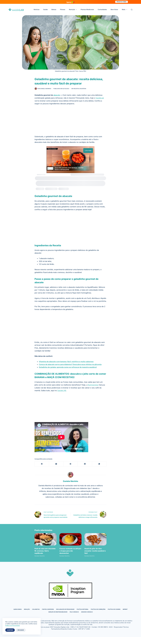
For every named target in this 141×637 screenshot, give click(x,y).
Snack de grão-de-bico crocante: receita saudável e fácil (95, 551)
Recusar (21, 630)
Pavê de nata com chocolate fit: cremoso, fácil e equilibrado (45, 551)
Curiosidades (102, 9)
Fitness (62, 9)
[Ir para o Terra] (70, 2)
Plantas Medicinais (87, 9)
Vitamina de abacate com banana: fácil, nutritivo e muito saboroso (66, 362)
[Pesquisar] (131, 9)
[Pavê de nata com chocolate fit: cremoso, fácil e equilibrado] (46, 539)
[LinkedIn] (85, 464)
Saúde (45, 9)
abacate (56, 95)
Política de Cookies (114, 609)
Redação (27, 609)
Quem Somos (18, 609)
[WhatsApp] (99, 464)
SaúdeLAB (61, 391)
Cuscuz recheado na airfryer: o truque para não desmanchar (70, 551)
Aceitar (10, 630)
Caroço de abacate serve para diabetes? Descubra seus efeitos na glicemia (70, 364)
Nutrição (72, 9)
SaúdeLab (100, 98)
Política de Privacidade (12, 625)
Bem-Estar (114, 9)
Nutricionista (93, 385)
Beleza (54, 9)
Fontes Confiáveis (48, 609)
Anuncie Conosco (87, 612)
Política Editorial (82, 609)
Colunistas (36, 609)
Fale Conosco (74, 612)
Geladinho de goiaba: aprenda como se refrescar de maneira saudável (68, 367)
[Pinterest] (70, 464)
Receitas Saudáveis (80, 88)
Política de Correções (98, 609)
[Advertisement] (70, 121)
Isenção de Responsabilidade (57, 612)
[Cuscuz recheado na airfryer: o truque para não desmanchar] (70, 539)
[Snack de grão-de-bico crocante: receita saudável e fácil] (95, 539)
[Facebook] (42, 464)
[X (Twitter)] (56, 464)
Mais (123, 9)
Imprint (125, 609)
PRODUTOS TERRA (122, 1)
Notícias (36, 9)
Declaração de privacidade (65, 609)
